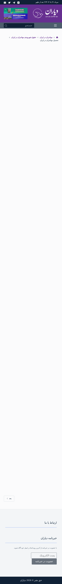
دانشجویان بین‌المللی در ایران (26, 449)
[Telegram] (14, 2)
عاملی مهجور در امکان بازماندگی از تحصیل (31, 370)
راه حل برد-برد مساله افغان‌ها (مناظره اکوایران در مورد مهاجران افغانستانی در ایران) (33, 470)
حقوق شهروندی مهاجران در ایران (24, 446)
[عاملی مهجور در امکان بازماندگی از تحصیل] (31, 337)
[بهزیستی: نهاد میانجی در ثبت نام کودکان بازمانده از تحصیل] (31, 250)
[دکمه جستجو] (6, 25)
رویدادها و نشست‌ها (23, 100)
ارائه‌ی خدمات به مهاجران (46, 275)
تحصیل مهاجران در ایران (47, 100)
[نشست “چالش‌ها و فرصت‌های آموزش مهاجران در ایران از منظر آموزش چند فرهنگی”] (31, 75)
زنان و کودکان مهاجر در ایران (20, 189)
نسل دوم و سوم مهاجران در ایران (28, 458)
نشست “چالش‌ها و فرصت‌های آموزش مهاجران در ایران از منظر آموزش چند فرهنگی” (34, 109)
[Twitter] (9, 2)
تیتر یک (34, 100)
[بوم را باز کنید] (55, 25)
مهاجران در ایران (45, 455)
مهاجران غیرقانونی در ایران (28, 278)
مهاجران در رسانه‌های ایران (27, 455)
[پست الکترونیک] (5, 2)
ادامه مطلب (18, 139)
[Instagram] (18, 2)
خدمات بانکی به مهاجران (47, 449)
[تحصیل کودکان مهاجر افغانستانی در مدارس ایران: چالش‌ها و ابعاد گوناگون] (31, 164)
